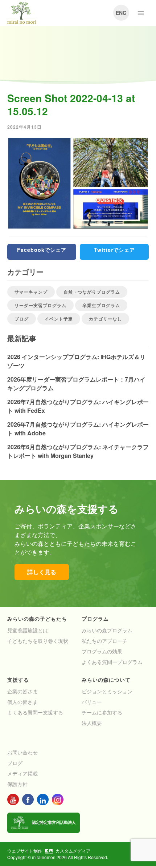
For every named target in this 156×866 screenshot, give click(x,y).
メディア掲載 (22, 773)
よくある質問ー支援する (35, 712)
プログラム (95, 618)
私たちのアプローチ (104, 640)
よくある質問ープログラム (112, 661)
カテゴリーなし (105, 318)
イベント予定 (59, 318)
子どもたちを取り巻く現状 (37, 640)
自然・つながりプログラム (91, 292)
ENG (121, 12)
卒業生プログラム (101, 305)
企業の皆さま (22, 691)
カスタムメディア (73, 850)
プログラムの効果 (102, 651)
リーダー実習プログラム (40, 305)
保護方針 (17, 784)
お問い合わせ (22, 752)
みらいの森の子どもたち (37, 618)
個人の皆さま (22, 701)
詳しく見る (41, 572)
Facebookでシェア (41, 249)
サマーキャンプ (31, 292)
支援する (18, 679)
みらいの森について (106, 679)
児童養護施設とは (27, 630)
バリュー (92, 701)
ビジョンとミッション (107, 691)
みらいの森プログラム (107, 630)
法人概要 (92, 722)
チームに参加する (102, 712)
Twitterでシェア (114, 249)
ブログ (22, 318)
